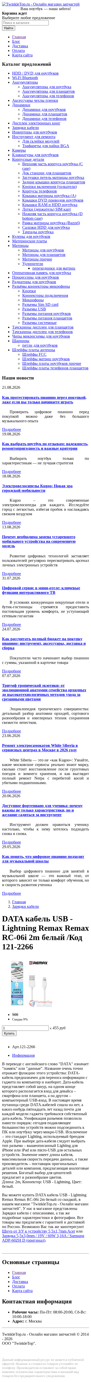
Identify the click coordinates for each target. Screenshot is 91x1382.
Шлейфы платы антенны (33, 350)
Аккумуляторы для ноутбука (46, 87)
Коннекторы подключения (45, 295)
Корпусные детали (28, 159)
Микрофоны (33, 300)
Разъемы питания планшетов (47, 318)
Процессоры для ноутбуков (35, 277)
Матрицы (20, 245)
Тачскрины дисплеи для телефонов (42, 332)
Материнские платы (29, 241)
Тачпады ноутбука (38, 232)
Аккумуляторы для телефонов (48, 96)
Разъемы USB (34, 309)
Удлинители (32, 264)
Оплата (18, 50)
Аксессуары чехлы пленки (35, 100)
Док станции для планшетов (46, 173)
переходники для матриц (53, 268)
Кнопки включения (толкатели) (49, 186)
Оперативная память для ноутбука (41, 273)
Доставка (20, 46)
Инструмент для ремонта (33, 137)
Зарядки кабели (25, 127)
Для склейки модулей (40, 141)
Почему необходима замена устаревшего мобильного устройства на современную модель (39, 541)
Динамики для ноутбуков (44, 109)
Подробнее (11, 429)
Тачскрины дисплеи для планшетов (43, 327)
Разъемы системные (39, 322)
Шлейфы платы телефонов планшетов (55, 368)
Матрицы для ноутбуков (43, 250)
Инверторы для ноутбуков (34, 132)
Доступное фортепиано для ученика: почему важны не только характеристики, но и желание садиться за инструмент (42, 810)
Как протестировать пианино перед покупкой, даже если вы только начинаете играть (44, 399)
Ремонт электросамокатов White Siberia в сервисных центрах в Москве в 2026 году (40, 747)
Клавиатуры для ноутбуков (35, 155)
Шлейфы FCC (34, 354)
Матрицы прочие (37, 259)
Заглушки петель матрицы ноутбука (53, 177)
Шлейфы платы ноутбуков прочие (51, 363)
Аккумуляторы (25, 82)
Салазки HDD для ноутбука (46, 227)
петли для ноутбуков (40, 345)
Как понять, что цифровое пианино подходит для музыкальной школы (43, 858)
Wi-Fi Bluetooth (25, 78)
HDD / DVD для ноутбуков (35, 73)
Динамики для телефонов (44, 118)
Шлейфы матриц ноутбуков (46, 359)
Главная (19, 37)
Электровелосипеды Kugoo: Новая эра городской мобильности (37, 488)
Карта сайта (22, 55)
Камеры (19, 150)
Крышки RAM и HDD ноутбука (49, 205)
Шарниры (20, 341)
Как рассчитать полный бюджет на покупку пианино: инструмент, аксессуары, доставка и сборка (44, 643)
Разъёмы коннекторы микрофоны (41, 286)
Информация (23, 1055)
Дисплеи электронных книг (36, 123)
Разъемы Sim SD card (40, 304)
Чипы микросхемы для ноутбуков (41, 336)
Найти (8, 28)
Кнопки (29, 291)
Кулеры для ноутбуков (31, 236)
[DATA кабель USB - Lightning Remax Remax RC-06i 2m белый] (27, 1006)
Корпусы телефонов (39, 191)
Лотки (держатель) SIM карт (46, 209)
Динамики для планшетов (44, 114)
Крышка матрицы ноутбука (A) (49, 196)
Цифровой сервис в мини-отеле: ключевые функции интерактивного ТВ (41, 590)
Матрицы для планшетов (43, 254)
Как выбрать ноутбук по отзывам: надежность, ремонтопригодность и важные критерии (45, 446)
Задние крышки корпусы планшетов (53, 182)
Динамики (21, 105)
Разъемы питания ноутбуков (46, 313)
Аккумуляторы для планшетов (48, 91)
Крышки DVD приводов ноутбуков (52, 200)
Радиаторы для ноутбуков (34, 282)
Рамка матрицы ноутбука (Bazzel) (51, 223)
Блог (16, 41)
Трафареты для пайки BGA (45, 146)
